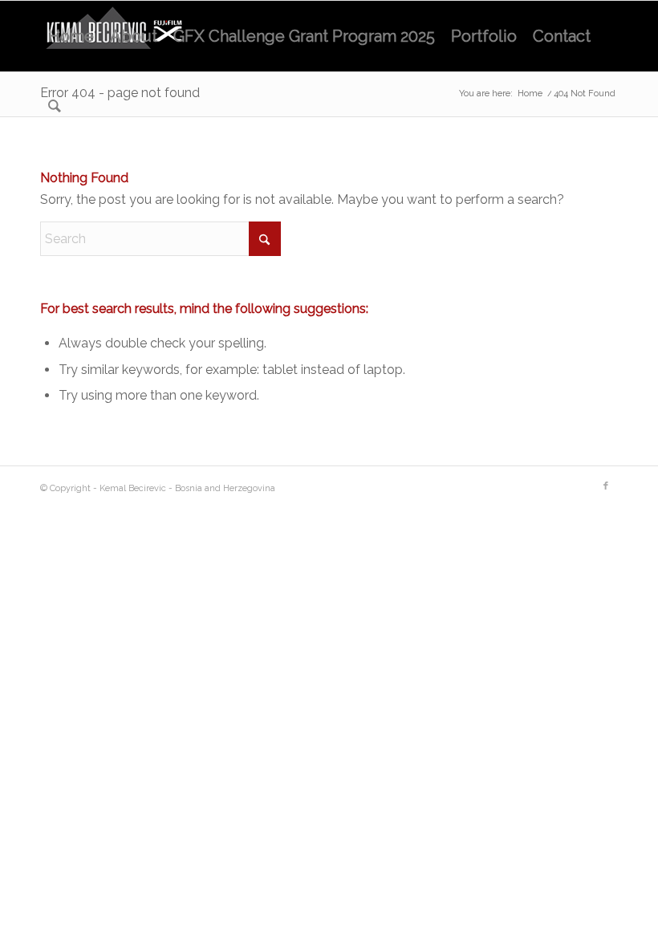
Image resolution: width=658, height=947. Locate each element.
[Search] (54, 106)
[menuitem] (71, 36)
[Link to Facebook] (606, 486)
